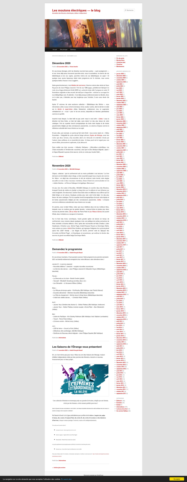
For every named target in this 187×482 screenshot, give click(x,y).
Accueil (55, 49)
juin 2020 (119, 177)
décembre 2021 (121, 144)
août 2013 (119, 346)
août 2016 (119, 272)
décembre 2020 (121, 164)
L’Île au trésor (73, 211)
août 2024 (119, 84)
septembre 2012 (121, 369)
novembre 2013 (121, 340)
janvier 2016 (120, 286)
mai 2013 (119, 352)
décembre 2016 (121, 263)
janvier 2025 (120, 74)
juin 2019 (119, 201)
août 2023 (119, 107)
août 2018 (119, 222)
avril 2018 (119, 230)
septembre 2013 (121, 344)
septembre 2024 (121, 82)
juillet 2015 (119, 298)
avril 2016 (119, 280)
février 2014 (119, 334)
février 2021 (119, 160)
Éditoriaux (73, 49)
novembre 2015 (121, 290)
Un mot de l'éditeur (122, 411)
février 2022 (119, 140)
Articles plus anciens (58, 467)
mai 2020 (119, 179)
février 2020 (119, 185)
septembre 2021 (121, 150)
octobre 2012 (120, 367)
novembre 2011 (121, 389)
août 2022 (119, 129)
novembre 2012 (121, 364)
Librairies (119, 64)
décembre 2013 (121, 338)
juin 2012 (119, 375)
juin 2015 (119, 301)
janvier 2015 (120, 311)
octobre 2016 (120, 267)
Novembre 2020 (61, 165)
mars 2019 (119, 208)
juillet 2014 (119, 323)
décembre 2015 (121, 288)
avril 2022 (119, 137)
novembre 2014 (121, 315)
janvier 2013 (120, 360)
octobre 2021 (120, 148)
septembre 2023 (121, 104)
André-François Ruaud (76, 252)
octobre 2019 (120, 193)
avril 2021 (119, 156)
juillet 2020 (119, 175)
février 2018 (119, 234)
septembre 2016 (121, 270)
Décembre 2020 (61, 63)
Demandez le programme (67, 249)
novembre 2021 (121, 146)
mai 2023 (119, 111)
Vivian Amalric (74, 66)
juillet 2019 (119, 199)
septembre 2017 (121, 245)
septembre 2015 (121, 294)
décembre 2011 (121, 387)
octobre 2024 (120, 80)
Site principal (63, 49)
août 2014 (119, 321)
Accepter (177, 479)
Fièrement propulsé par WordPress (93, 475)
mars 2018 (119, 232)
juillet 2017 (119, 249)
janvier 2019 (120, 212)
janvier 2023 (120, 119)
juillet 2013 (119, 348)
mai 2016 (119, 278)
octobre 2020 (120, 168)
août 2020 (119, 173)
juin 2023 (119, 109)
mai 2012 (119, 377)
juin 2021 (119, 154)
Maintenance (120, 66)
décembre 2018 (121, 214)
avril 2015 (119, 305)
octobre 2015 (120, 292)
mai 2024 (119, 90)
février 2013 (119, 358)
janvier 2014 (120, 336)
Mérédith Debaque (75, 169)
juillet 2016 (119, 274)
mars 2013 (119, 356)
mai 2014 (119, 327)
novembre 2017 (121, 241)
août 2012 (119, 371)
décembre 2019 (121, 189)
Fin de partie (120, 58)
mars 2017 (119, 257)
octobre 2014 (120, 317)
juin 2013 (119, 350)
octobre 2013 (120, 342)
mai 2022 (119, 135)
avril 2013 (119, 354)
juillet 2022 (119, 131)
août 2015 (119, 296)
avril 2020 (119, 181)
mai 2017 (119, 253)
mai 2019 (119, 204)
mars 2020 (119, 183)
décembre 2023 (121, 100)
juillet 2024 (119, 86)
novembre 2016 (121, 265)
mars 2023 (119, 115)
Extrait (118, 405)
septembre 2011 (121, 393)
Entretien (119, 403)
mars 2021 (119, 158)
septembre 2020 (121, 171)
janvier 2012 (120, 385)
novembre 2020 (121, 166)
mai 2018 (119, 228)
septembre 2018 (121, 220)
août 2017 (119, 247)
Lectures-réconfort (121, 409)
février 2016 (119, 284)
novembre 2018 (121, 216)
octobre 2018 (120, 218)
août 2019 (119, 197)
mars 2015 (119, 307)
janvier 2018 (120, 237)
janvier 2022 (120, 142)
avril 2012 (119, 379)
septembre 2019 (121, 195)
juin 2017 (119, 251)
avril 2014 (119, 329)
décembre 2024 (121, 76)
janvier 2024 (120, 98)
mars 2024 (119, 94)
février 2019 (119, 210)
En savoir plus (66, 479)
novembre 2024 (121, 78)
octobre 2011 (120, 391)
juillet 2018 (119, 224)
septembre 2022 (121, 127)
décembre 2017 (121, 239)
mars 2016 (119, 282)
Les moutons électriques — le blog (76, 10)
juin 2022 (119, 133)
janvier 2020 (120, 187)
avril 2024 (119, 92)
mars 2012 (119, 381)
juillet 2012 (119, 373)
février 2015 (119, 309)
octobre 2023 (120, 102)
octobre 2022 (120, 125)
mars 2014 (119, 331)
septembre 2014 (121, 319)
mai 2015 (119, 303)
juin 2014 (119, 325)
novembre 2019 (121, 191)
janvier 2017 (120, 261)
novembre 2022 (121, 123)
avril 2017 (119, 255)
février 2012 (119, 383)
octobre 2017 (120, 243)
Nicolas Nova (120, 60)
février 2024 (119, 96)
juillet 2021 (119, 152)
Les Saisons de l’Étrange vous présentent (77, 346)
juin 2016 (119, 276)
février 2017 (119, 259)
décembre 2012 (121, 362)
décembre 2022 (121, 121)
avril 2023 (119, 113)
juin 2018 (119, 226)
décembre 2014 (121, 313)
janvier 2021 (120, 162)
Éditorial (61, 156)
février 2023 (119, 117)
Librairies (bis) (120, 62)
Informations (62, 338)
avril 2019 (119, 206)
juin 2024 (119, 88)
